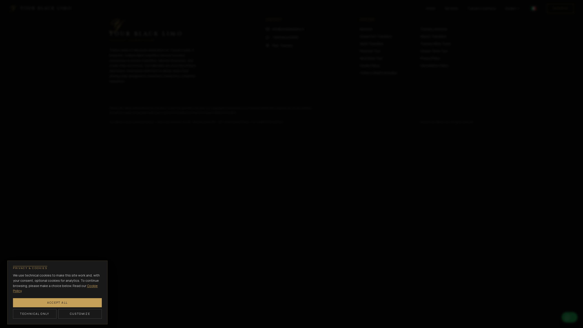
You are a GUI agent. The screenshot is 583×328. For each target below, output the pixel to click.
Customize (80, 314)
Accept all (57, 303)
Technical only (34, 314)
